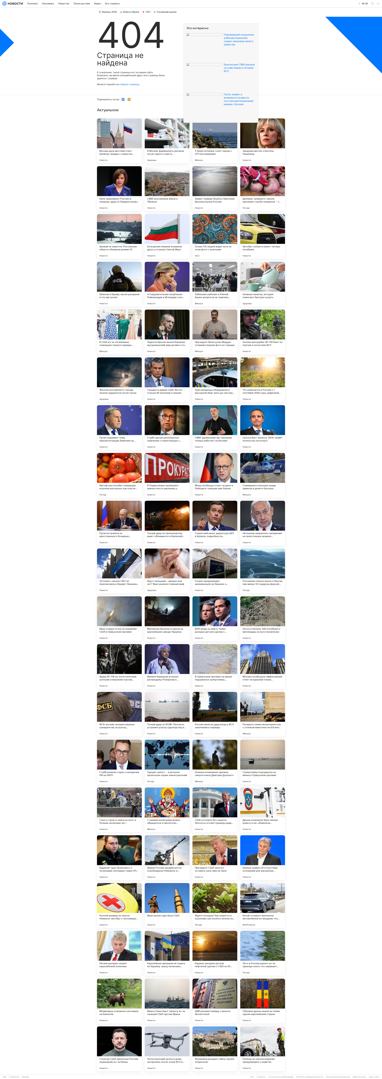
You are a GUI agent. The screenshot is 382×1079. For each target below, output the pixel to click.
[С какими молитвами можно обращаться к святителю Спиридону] (167, 809)
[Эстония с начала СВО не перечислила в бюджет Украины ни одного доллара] (119, 571)
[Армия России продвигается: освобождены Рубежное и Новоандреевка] (167, 857)
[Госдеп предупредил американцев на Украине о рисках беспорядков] (214, 571)
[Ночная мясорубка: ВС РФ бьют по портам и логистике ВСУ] (262, 332)
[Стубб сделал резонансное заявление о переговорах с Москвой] (167, 427)
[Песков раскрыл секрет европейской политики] (119, 953)
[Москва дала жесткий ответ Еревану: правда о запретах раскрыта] (119, 140)
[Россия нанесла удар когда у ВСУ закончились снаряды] (214, 714)
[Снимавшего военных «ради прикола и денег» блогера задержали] (262, 475)
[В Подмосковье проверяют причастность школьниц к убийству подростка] (167, 475)
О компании (14, 1077)
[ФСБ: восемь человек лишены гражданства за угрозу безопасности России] (119, 714)
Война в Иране (131, 12)
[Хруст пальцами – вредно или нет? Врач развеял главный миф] (167, 571)
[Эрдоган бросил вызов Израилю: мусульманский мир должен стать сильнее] (167, 332)
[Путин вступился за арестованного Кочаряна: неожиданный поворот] (119, 523)
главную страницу (129, 84)
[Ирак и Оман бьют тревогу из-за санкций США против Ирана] (167, 1001)
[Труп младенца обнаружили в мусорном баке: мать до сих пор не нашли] (214, 379)
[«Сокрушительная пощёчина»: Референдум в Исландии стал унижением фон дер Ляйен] (167, 284)
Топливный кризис (167, 12)
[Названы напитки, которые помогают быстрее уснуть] (262, 284)
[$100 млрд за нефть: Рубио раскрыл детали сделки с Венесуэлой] (214, 618)
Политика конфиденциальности (309, 1077)
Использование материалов (338, 1077)
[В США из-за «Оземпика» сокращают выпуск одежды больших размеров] (119, 332)
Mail (4, 1077)
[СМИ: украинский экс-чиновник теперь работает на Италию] (214, 427)
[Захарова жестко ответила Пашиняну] (262, 140)
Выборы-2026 (109, 12)
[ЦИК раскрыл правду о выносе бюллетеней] (214, 1001)
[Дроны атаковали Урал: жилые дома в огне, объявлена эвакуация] (262, 809)
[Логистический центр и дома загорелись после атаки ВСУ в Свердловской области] (167, 1048)
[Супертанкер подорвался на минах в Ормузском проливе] (262, 762)
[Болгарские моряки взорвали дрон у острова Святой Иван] (167, 236)
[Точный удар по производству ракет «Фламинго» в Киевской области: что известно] (167, 523)
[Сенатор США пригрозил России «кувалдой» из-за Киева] (119, 1048)
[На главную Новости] (15, 3)
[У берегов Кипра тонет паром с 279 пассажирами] (214, 140)
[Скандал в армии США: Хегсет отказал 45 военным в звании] (167, 379)
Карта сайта (374, 1077)
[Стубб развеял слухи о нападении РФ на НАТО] (119, 762)
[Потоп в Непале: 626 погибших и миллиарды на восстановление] (262, 618)
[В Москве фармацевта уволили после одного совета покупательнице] (167, 140)
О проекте (261, 1077)
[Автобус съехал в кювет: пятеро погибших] (262, 236)
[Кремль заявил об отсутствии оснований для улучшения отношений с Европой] (262, 857)
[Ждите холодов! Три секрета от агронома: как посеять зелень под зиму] (214, 905)
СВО (147, 12)
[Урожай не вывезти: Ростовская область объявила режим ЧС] (119, 236)
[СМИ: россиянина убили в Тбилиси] (167, 188)
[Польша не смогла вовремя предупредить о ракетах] (262, 1048)
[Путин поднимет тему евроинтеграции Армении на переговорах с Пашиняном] (119, 427)
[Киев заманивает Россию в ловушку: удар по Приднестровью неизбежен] (119, 188)
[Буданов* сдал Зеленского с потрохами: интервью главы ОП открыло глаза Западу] (119, 857)
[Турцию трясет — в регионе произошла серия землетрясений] (167, 762)
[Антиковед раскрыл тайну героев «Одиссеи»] (214, 1048)
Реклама (25, 1077)
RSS (252, 1077)
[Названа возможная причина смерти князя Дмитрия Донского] (214, 762)
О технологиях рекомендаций (280, 1077)
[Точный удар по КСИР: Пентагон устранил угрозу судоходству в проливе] (167, 714)
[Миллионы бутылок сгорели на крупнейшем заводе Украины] (167, 618)
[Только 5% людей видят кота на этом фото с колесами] (214, 236)
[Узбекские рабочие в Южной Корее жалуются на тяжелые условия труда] (214, 284)
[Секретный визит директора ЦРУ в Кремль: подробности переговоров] (214, 523)
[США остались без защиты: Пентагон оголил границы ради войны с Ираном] (214, 809)
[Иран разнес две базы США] (167, 905)
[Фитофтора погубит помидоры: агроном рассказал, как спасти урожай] (119, 475)
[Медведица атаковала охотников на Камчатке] (119, 1001)
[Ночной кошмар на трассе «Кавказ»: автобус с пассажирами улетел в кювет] (119, 905)
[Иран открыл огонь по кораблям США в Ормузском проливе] (119, 618)
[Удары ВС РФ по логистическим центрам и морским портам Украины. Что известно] (119, 666)
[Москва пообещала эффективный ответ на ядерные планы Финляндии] (262, 666)
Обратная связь (359, 1077)
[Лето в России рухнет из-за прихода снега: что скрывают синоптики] (262, 953)
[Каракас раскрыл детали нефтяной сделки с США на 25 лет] (214, 953)
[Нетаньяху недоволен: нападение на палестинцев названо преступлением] (262, 523)
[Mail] (4, 3)
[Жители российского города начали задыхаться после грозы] (119, 379)
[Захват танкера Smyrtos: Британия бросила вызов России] (214, 188)
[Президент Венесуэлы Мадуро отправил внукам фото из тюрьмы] (214, 332)
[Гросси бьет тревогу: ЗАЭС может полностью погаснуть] (262, 427)
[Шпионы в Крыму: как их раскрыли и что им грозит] (119, 284)
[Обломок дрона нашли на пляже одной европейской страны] (262, 1001)
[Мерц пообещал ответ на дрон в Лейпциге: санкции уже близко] (214, 475)
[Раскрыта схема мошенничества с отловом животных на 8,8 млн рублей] (262, 714)
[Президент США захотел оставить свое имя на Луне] (214, 857)
